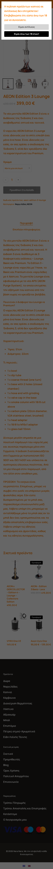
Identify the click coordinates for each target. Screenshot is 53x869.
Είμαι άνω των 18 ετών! (26, 33)
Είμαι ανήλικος (26, 26)
